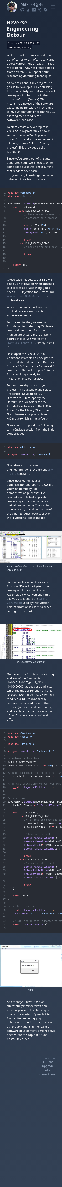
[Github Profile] (22, 10)
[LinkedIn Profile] (34, 10)
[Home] (12, 6)
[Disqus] (31, 1130)
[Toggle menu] (53, 7)
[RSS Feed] (45, 10)
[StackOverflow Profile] (28, 10)
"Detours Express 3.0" (21, 343)
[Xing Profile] (40, 10)
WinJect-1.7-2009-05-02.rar (24, 296)
